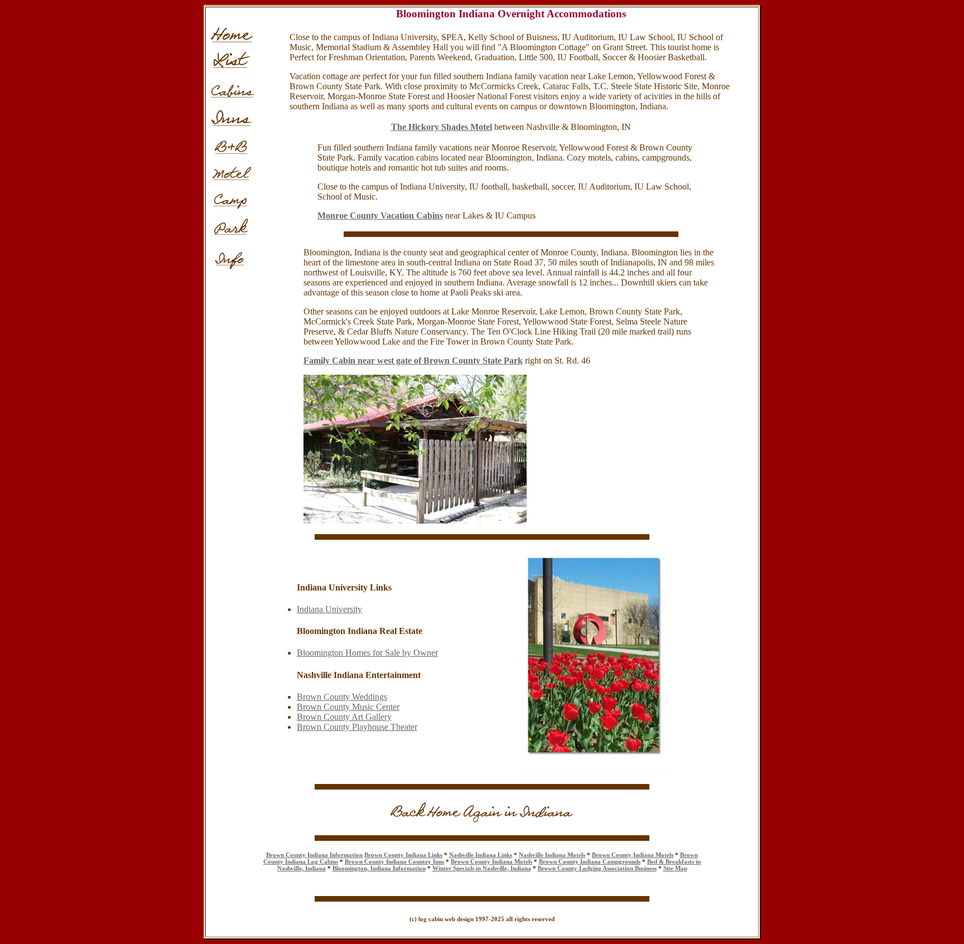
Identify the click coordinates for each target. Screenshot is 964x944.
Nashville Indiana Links (480, 854)
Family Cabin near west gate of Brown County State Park (413, 360)
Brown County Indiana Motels (632, 854)
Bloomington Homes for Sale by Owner (367, 652)
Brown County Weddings (342, 696)
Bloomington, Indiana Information (379, 868)
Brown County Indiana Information (314, 854)
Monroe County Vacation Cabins (380, 215)
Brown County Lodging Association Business (597, 868)
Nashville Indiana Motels (552, 854)
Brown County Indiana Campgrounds (589, 861)
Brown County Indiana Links (403, 854)
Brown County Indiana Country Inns (394, 861)
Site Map (675, 868)
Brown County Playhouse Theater (357, 727)
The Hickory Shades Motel (441, 127)
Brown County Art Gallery (344, 717)
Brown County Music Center (348, 706)
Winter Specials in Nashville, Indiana (481, 868)
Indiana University (329, 609)
